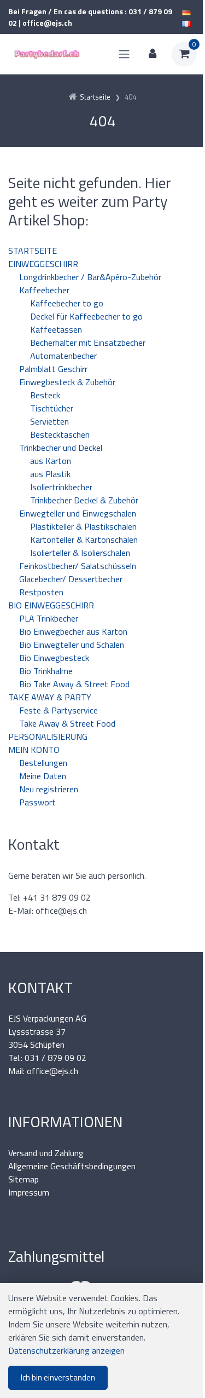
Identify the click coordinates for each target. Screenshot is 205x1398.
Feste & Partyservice (58, 710)
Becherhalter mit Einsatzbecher (87, 342)
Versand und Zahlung (46, 1152)
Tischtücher (51, 408)
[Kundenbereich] (152, 54)
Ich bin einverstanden (58, 1377)
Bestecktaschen (60, 434)
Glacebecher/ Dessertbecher (70, 578)
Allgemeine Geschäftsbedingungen (72, 1166)
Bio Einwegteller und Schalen (71, 644)
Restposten (41, 592)
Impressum (28, 1192)
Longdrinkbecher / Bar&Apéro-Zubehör (90, 276)
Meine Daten (42, 775)
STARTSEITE (32, 250)
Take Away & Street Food (67, 723)
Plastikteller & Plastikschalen (83, 526)
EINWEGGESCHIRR (43, 263)
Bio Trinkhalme (46, 670)
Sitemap (23, 1179)
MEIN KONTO (34, 749)
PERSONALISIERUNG (47, 736)
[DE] (186, 11)
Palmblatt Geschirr (53, 368)
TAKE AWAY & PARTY (49, 697)
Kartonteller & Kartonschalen (84, 539)
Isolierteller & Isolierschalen (80, 552)
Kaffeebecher (44, 290)
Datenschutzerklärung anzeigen (66, 1350)
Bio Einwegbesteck (54, 657)
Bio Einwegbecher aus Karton (73, 631)
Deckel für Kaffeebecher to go (86, 316)
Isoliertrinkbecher (61, 487)
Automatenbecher (63, 355)
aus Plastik (50, 473)
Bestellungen (43, 762)
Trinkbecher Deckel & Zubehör (84, 500)
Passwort (37, 802)
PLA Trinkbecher (48, 618)
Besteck (45, 395)
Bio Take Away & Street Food (74, 684)
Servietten (49, 421)
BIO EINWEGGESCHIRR (51, 605)
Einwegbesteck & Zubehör (67, 381)
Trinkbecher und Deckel (60, 447)
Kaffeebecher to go (66, 303)
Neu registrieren (48, 789)
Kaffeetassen (56, 329)
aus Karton (50, 460)
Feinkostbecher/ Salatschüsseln (77, 565)
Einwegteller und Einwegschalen (77, 513)
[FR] (186, 22)
